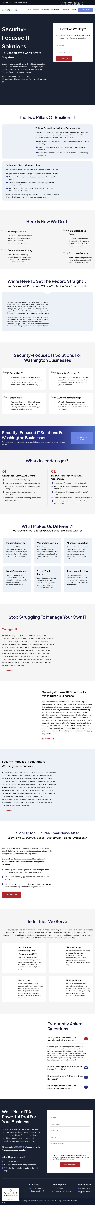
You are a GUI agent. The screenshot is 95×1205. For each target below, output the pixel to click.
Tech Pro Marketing (55, 1200)
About (73, 10)
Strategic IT (55, 10)
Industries (65, 10)
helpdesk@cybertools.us (63, 1191)
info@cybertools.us (86, 1192)
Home (29, 10)
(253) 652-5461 (85, 1188)
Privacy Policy (66, 1200)
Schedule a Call (85, 10)
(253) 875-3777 (59, 1188)
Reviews (36, 10)
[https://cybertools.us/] (9, 10)
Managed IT (45, 10)
